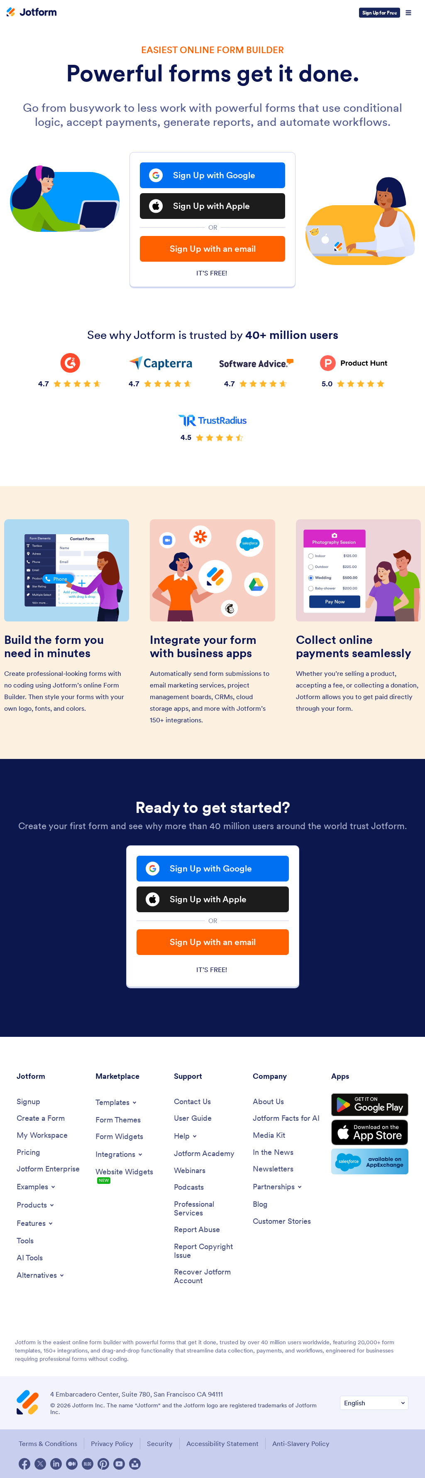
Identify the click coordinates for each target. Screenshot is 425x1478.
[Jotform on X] (40, 1464)
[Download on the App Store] (369, 1132)
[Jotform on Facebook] (24, 1464)
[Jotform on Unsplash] (135, 1464)
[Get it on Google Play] (369, 1105)
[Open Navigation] (408, 13)
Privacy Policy (112, 1443)
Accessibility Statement (222, 1443)
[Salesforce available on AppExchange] (369, 1161)
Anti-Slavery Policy (301, 1443)
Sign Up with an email (213, 248)
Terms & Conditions (48, 1443)
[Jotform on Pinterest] (103, 1464)
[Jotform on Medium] (72, 1464)
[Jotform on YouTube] (119, 1464)
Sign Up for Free (379, 13)
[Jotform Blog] (87, 1464)
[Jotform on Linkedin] (56, 1464)
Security (160, 1443)
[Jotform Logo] (31, 13)
